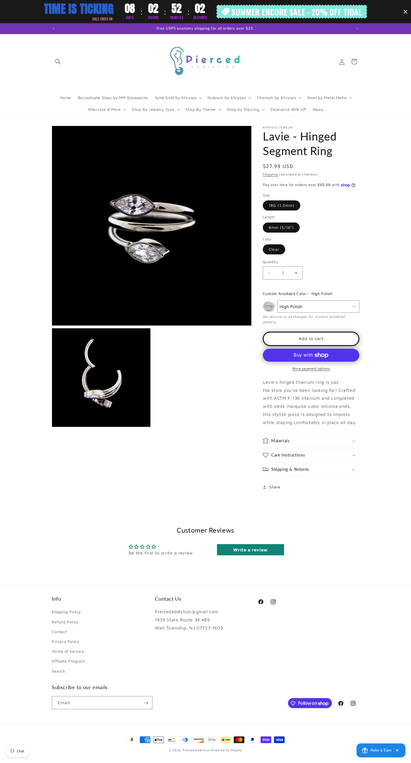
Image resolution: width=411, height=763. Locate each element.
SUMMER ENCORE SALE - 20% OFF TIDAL (297, 12)
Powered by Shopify (226, 750)
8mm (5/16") (281, 227)
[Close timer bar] (405, 12)
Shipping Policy (66, 611)
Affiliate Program (68, 661)
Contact (59, 631)
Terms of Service (68, 651)
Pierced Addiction (196, 750)
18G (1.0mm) (281, 205)
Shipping (270, 174)
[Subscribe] (146, 703)
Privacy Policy (65, 641)
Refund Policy (65, 621)
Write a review (250, 550)
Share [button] (274, 487)
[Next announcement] (357, 28)
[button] (58, 61)
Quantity (270, 261)
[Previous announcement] (54, 28)
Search (58, 670)
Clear (274, 249)
